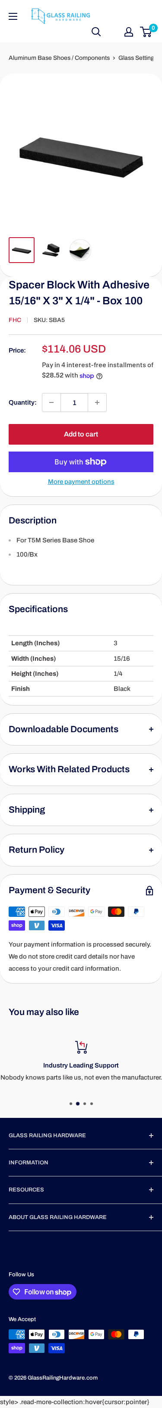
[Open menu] (13, 16)
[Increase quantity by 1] (97, 402)
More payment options (81, 481)
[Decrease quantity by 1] (51, 402)
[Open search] (96, 32)
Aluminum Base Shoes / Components (59, 58)
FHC (15, 320)
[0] (146, 32)
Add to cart (81, 434)
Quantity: (23, 402)
